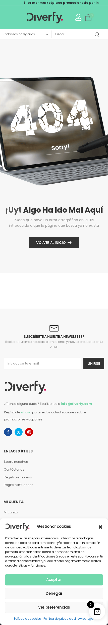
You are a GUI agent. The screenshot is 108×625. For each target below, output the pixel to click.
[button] (100, 526)
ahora (26, 412)
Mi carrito (11, 512)
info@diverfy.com (76, 403)
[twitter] (19, 432)
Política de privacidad (59, 618)
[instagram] (29, 432)
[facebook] (8, 432)
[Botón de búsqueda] (98, 34)
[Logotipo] (34, 17)
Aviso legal (86, 618)
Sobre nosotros (16, 461)
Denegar (54, 593)
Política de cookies (27, 618)
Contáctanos (14, 469)
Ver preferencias (54, 607)
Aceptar (54, 579)
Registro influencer (18, 484)
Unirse (94, 363)
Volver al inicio (51, 242)
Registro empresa (18, 477)
